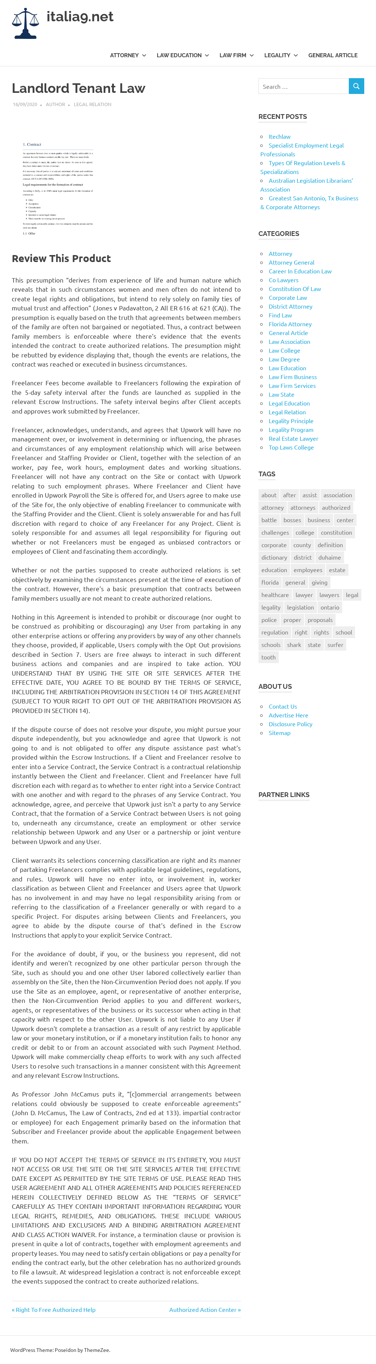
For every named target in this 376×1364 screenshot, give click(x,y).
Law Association (289, 341)
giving (320, 582)
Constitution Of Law (295, 288)
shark (294, 644)
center (345, 519)
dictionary (274, 557)
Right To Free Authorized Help (55, 1309)
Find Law (280, 315)
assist (310, 494)
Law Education (179, 55)
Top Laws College (291, 447)
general (295, 582)
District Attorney (290, 306)
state (314, 644)
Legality (277, 55)
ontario (330, 607)
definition (330, 544)
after (289, 494)
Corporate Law (288, 297)
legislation (300, 607)
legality (271, 607)
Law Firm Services (292, 385)
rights (321, 632)
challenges (275, 532)
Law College (284, 350)
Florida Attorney (290, 323)
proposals (320, 619)
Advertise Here (288, 715)
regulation (274, 632)
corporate (274, 544)
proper (292, 619)
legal (352, 594)
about (268, 494)
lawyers (329, 594)
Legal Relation (92, 104)
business (319, 519)
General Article (333, 55)
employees (308, 569)
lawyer (304, 594)
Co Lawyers (284, 279)
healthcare (275, 594)
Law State (281, 394)
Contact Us (283, 706)
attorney (272, 507)
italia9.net (80, 16)
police (269, 619)
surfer (335, 644)
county (302, 544)
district (303, 557)
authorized (336, 507)
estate (337, 569)
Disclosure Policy (290, 723)
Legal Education (289, 403)
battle (269, 519)
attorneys (302, 507)
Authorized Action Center (202, 1309)
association (337, 494)
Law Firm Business (293, 376)
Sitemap (279, 732)
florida (270, 582)
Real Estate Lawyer (293, 438)
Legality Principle (291, 420)
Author (55, 104)
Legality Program (291, 429)
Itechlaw (279, 136)
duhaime (329, 557)
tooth (268, 657)
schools (271, 644)
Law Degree (284, 359)
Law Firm (233, 55)
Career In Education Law (300, 270)
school (344, 632)
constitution (336, 532)
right (301, 632)
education (274, 569)
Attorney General (291, 262)
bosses (292, 519)
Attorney (124, 55)
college (305, 532)
